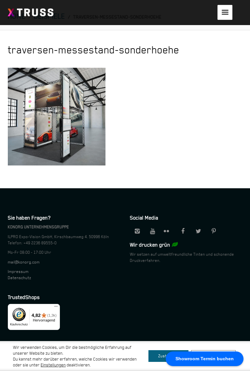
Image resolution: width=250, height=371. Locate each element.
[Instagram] (137, 231)
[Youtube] (152, 231)
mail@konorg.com (24, 262)
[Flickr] (167, 231)
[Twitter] (198, 231)
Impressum (18, 271)
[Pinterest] (213, 231)
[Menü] (56, 308)
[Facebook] (182, 231)
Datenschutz (19, 278)
